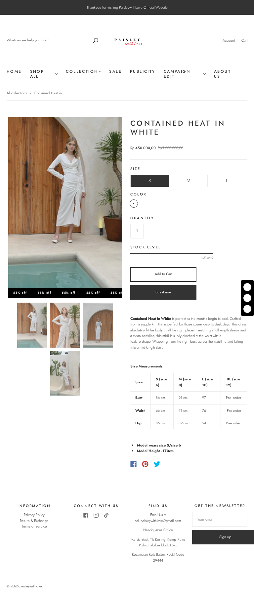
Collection (82, 71)
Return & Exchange (34, 520)
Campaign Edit (177, 74)
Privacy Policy (34, 514)
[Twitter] (157, 464)
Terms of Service (34, 526)
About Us (222, 74)
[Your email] (219, 519)
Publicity (142, 71)
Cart (244, 40)
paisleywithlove (31, 586)
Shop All (37, 74)
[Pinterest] (145, 464)
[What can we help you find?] (48, 40)
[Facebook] (133, 464)
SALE (115, 71)
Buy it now (163, 292)
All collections (17, 93)
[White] (134, 203)
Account (229, 40)
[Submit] (96, 40)
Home (14, 71)
